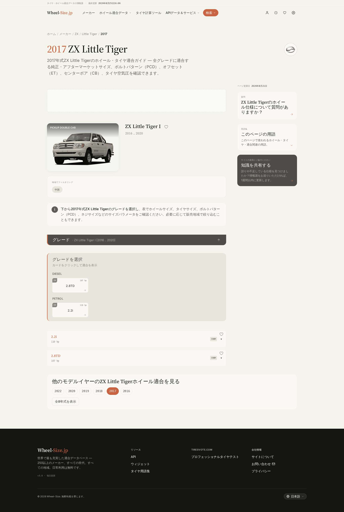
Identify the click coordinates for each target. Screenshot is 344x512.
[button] (136, 240)
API (133, 457)
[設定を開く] (293, 12)
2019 (85, 391)
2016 (126, 391)
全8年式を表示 (65, 401)
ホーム (51, 34)
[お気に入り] (284, 12)
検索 (209, 13)
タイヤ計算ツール (148, 13)
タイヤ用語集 (140, 471)
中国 (57, 189)
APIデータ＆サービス (181, 13)
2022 (58, 391)
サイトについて (263, 457)
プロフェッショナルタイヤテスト (215, 457)
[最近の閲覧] (276, 12)
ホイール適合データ (113, 13)
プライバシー (261, 471)
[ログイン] (267, 12)
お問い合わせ (261, 464)
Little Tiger (89, 34)
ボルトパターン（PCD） (137, 66)
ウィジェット (140, 464)
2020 (71, 391)
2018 (99, 391)
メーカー (88, 13)
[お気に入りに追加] (166, 126)
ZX (76, 34)
